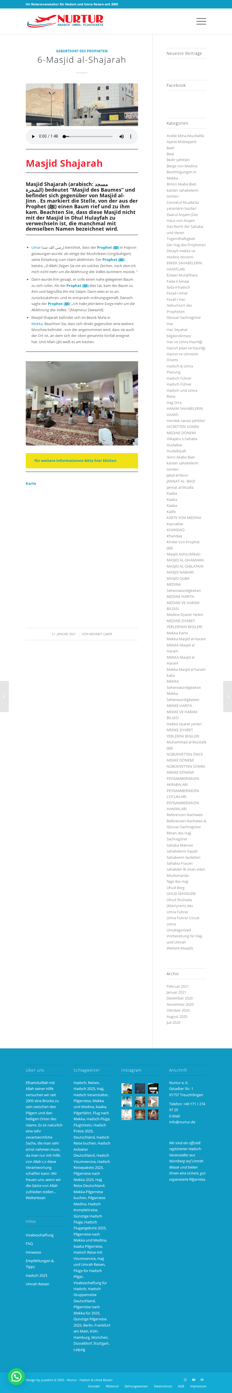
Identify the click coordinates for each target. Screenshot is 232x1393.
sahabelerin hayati (182, 851)
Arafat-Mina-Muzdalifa (185, 135)
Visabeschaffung (39, 1235)
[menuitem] (198, 21)
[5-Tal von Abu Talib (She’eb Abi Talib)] (227, 696)
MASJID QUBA (178, 578)
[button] (16, 1376)
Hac (170, 323)
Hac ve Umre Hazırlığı (184, 341)
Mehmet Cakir (100, 634)
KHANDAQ (175, 529)
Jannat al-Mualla (180, 487)
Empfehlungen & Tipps (40, 1263)
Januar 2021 (176, 992)
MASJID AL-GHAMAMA (185, 560)
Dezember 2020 (180, 998)
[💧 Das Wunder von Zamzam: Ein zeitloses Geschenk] (140, 1101)
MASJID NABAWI (180, 572)
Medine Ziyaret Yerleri (185, 614)
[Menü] (198, 21)
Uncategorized (179, 930)
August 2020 (177, 1016)
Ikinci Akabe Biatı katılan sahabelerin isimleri (182, 463)
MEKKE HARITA (179, 705)
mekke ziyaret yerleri (184, 723)
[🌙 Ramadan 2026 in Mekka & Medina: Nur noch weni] (126, 1088)
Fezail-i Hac (176, 299)
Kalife (171, 511)
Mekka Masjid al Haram (186, 638)
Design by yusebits (39, 1380)
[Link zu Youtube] (193, 1379)
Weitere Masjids (180, 948)
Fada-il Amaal (178, 281)
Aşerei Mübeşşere (181, 141)
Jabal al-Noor (177, 475)
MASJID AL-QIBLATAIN (185, 566)
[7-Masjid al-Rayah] (4, 696)
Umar (36, 247)
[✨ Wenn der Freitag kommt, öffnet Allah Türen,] (153, 1101)
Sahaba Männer (180, 845)
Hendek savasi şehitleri (186, 420)
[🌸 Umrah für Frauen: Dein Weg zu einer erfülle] (153, 1114)
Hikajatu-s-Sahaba (182, 438)
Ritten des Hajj (179, 833)
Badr (171, 147)
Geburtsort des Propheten (82, 51)
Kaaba (172, 493)
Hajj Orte (174, 402)
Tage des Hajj (177, 881)
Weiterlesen (36, 1197)
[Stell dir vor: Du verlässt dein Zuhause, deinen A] (126, 1114)
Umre (171, 924)
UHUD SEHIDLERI (181, 893)
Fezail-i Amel (177, 293)
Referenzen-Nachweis (185, 814)
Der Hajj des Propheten (186, 244)
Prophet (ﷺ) (77, 285)
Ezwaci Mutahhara (182, 275)
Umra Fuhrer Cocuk (183, 917)
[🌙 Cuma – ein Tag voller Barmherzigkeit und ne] (126, 1101)
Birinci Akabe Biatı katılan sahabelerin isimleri (182, 190)
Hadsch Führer (179, 378)
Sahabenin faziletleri (183, 857)
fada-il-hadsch (178, 287)
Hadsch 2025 (36, 1275)
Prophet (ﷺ (107, 247)
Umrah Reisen (37, 1283)
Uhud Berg (175, 887)
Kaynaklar (175, 523)
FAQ (29, 1243)
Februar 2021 (178, 986)
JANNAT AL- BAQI (181, 481)
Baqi (170, 153)
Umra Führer (177, 911)
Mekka (37, 323)
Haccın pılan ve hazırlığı (186, 348)
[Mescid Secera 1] (82, 104)
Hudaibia (174, 444)
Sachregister (177, 839)
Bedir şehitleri (178, 159)
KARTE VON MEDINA (184, 517)
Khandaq (174, 535)
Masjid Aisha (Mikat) (183, 554)
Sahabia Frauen (180, 863)
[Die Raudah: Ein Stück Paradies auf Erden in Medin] (140, 1114)
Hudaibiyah (176, 450)
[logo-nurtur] (67, 21)
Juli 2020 (173, 1022)
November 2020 (180, 1004)
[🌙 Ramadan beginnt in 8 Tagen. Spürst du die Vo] (153, 1088)
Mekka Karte (177, 632)
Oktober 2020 (178, 1010)
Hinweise (33, 1252)
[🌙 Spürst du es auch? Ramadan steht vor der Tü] (140, 1088)
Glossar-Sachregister (184, 317)
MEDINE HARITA (180, 596)
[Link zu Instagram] (185, 1379)
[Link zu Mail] (202, 1379)
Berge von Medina (182, 165)
